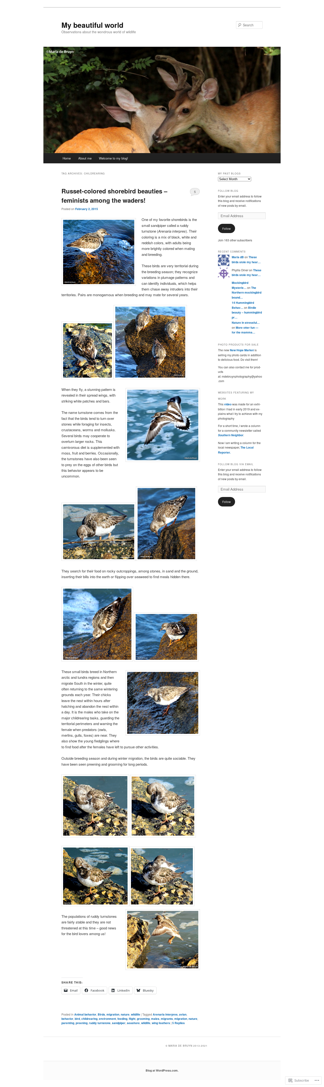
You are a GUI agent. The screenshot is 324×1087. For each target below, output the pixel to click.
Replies (178, 1023)
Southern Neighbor (230, 435)
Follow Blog (228, 190)
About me (85, 158)
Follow (226, 228)
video (227, 404)
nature (125, 1014)
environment (107, 1019)
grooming (143, 1019)
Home (67, 158)
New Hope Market (242, 350)
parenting (67, 1023)
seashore (133, 1023)
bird (77, 1019)
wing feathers (161, 1023)
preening (82, 1023)
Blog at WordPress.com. (162, 1070)
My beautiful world (92, 25)
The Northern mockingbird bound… (246, 293)
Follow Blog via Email (236, 464)
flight (132, 1019)
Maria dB (238, 257)
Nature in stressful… (246, 322)
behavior (67, 1019)
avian (182, 1014)
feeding (122, 1019)
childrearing (89, 1019)
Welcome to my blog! (113, 158)
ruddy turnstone (100, 1023)
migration (112, 1014)
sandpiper (118, 1023)
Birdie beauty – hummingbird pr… (247, 312)
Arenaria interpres (165, 1014)
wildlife (135, 1014)
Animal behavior (85, 1014)
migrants (167, 1019)
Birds (101, 1014)
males (155, 1019)
